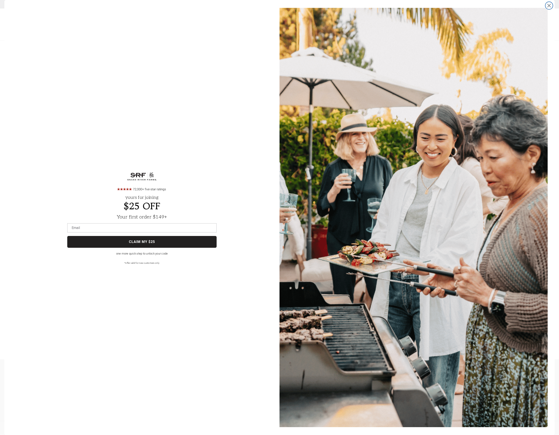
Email (76, 228)
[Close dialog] (549, 5)
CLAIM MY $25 (142, 242)
